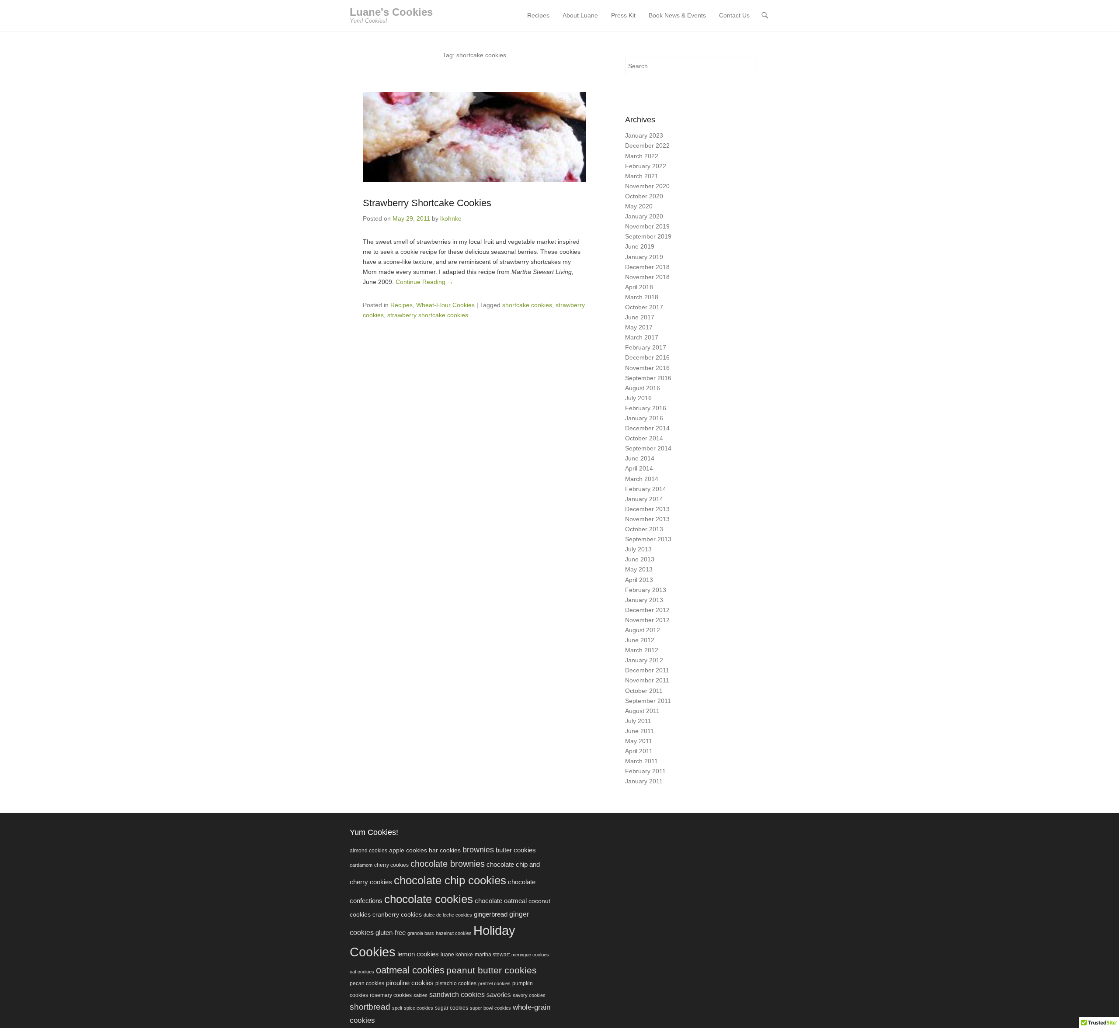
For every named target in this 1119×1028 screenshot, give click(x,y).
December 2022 (647, 145)
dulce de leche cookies (448, 914)
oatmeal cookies (410, 970)
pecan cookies (367, 983)
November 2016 (647, 367)
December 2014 (647, 428)
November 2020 (647, 186)
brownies (478, 849)
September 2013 (648, 539)
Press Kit (623, 15)
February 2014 (645, 488)
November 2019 (647, 226)
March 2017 (641, 337)
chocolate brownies (447, 864)
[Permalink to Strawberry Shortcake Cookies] (474, 137)
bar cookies (445, 850)
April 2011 (639, 751)
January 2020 (644, 216)
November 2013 (647, 519)
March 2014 (641, 478)
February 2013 (645, 589)
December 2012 (647, 609)
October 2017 (644, 307)
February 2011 (645, 771)
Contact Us (734, 15)
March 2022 (641, 155)
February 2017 (645, 347)
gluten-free (390, 932)
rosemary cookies (391, 995)
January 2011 (644, 781)
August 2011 (642, 710)
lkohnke (451, 218)
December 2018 (647, 266)
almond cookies (368, 851)
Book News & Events (677, 15)
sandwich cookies (457, 994)
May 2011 (638, 740)
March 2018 (641, 297)
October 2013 (644, 529)
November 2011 (647, 680)
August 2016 (642, 387)
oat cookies (362, 971)
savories (499, 994)
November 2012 (647, 619)
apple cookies (408, 850)
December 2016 (647, 357)
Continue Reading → (424, 281)
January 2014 (644, 498)
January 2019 (644, 256)
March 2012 (641, 650)
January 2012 (644, 660)
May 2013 (639, 569)
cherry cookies (391, 865)
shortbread (370, 1006)
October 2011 (644, 690)
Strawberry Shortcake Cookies (427, 202)
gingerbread (490, 914)
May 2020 (639, 206)
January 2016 (644, 418)
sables (420, 995)
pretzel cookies (494, 983)
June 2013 (639, 559)
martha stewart (492, 955)
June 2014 (639, 458)
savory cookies (529, 995)
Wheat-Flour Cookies (445, 304)
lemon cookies (418, 954)
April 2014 (639, 468)
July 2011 (638, 720)
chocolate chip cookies (450, 880)
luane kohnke (457, 955)
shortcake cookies (527, 304)
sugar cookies (451, 1008)
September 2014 (648, 448)
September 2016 (648, 377)
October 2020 (644, 196)
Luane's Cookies (391, 12)
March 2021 (641, 176)
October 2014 (644, 438)
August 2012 (642, 629)
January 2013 (644, 599)
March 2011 (641, 761)
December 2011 (647, 670)
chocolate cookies (428, 899)
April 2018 (639, 287)
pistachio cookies (455, 983)
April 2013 (639, 579)
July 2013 (638, 549)
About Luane (580, 15)
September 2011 (648, 700)
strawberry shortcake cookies (427, 315)
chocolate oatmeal (501, 900)
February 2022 (645, 166)
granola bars (420, 933)
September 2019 (648, 236)
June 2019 (639, 246)
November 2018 (647, 276)
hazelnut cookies (454, 933)
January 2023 (644, 135)
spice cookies (418, 1008)
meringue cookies (530, 954)
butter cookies (516, 850)
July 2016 (638, 398)
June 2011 (639, 730)
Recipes (538, 15)
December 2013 (647, 508)
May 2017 (639, 327)
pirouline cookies (410, 983)
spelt (397, 1008)
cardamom (361, 865)
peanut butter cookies (491, 970)
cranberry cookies (397, 914)
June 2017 (639, 317)
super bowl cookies (490, 1008)
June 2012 (639, 640)
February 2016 (645, 408)
